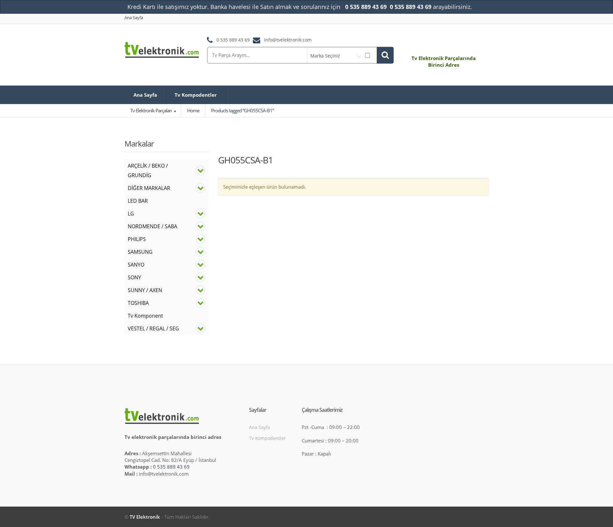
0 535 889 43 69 (171, 466)
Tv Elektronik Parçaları (151, 110)
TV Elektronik (145, 517)
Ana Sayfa (134, 17)
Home (193, 110)
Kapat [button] (479, 7)
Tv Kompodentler (196, 95)
